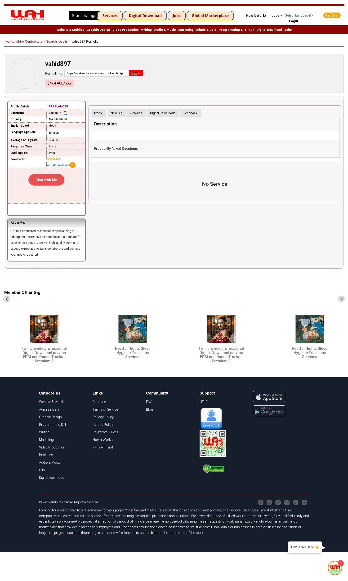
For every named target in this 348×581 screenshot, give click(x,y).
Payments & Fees (105, 432)
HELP (204, 402)
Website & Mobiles (70, 29)
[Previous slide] (6, 299)
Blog (149, 409)
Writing (146, 29)
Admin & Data (206, 29)
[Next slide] (341, 299)
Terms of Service (105, 409)
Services (110, 15)
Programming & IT (232, 29)
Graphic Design (98, 29)
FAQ (149, 402)
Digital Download (145, 15)
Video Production (125, 29)
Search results (57, 41)
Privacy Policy (103, 417)
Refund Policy (103, 424)
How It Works (103, 440)
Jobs (177, 15)
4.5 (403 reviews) (58, 165)
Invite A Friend (103, 447)
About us (99, 402)
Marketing (186, 29)
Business (46, 455)
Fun (251, 29)
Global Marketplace (210, 15)
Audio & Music (165, 29)
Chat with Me (46, 180)
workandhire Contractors (23, 41)
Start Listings (84, 15)
